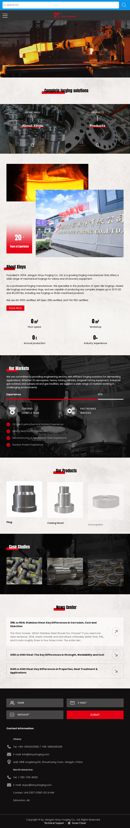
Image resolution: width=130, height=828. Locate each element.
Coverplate (54, 521)
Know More (65, 56)
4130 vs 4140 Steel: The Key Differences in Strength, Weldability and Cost (57, 654)
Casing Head (14, 521)
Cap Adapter (96, 521)
